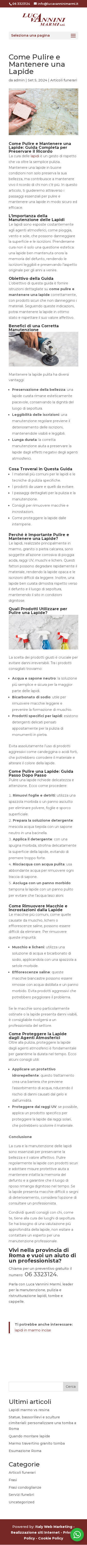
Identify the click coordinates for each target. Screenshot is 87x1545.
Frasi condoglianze (25, 1487)
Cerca (71, 1386)
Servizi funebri (21, 1495)
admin (19, 80)
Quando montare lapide (29, 1436)
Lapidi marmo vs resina (29, 1410)
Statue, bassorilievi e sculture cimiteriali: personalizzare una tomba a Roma (42, 1423)
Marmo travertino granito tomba (37, 1443)
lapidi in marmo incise (33, 1330)
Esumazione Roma (25, 1451)
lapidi (35, 156)
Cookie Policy (50, 1538)
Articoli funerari (63, 80)
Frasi (13, 1480)
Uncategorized (21, 1502)
